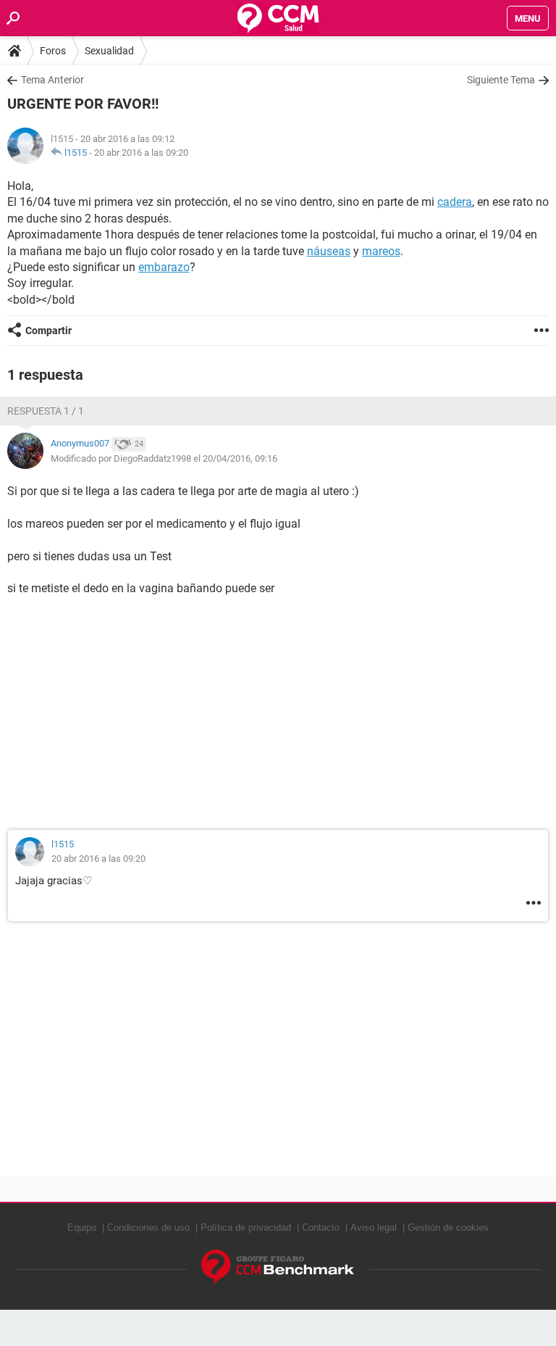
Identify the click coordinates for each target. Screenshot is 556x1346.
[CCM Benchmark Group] (278, 1267)
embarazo (164, 267)
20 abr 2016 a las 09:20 (141, 152)
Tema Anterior (52, 80)
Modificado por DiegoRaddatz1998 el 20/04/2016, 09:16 (164, 458)
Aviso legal (373, 1227)
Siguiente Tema (501, 80)
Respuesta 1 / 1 (45, 411)
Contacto (321, 1227)
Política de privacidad (246, 1227)
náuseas (328, 251)
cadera (454, 202)
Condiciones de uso (148, 1227)
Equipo (81, 1227)
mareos (381, 251)
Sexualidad (109, 51)
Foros (53, 51)
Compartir (48, 330)
